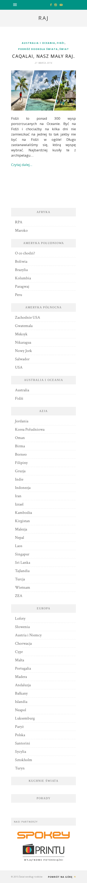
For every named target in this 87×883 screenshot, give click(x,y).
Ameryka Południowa (43, 243)
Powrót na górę (60, 876)
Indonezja (23, 487)
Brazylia (21, 269)
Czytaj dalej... (21, 164)
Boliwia (21, 261)
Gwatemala (24, 325)
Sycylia (20, 751)
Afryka (43, 212)
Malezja (21, 529)
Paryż (19, 726)
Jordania (21, 421)
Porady (44, 798)
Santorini (22, 743)
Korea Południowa (30, 429)
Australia (22, 390)
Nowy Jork (23, 350)
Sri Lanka (22, 562)
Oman (20, 437)
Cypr (19, 651)
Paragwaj (22, 286)
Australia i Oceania (38, 42)
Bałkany (21, 693)
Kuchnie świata (43, 780)
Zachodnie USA (27, 317)
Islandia (21, 701)
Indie (19, 479)
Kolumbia (23, 278)
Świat (64, 49)
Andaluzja (23, 685)
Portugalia (23, 668)
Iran (18, 496)
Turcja (20, 579)
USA (18, 367)
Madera (21, 676)
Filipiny (21, 462)
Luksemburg (25, 718)
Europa (43, 608)
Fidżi (61, 42)
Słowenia (22, 626)
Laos (18, 546)
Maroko (21, 230)
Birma (20, 446)
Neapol (20, 710)
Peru (18, 294)
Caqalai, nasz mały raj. (43, 56)
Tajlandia (22, 570)
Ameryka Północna (43, 307)
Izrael (19, 504)
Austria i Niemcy (28, 635)
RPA (18, 222)
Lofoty (20, 618)
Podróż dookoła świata (38, 49)
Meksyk (21, 334)
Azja (43, 411)
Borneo (21, 454)
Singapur (22, 554)
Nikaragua (23, 342)
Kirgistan (22, 521)
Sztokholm (23, 760)
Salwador (22, 359)
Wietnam (22, 587)
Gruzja (20, 471)
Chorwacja (23, 643)
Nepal (19, 537)
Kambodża (23, 512)
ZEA (18, 595)
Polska (20, 735)
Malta (19, 660)
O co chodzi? (25, 253)
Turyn (20, 768)
